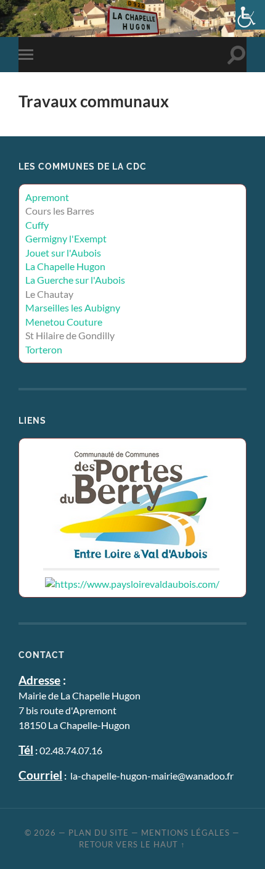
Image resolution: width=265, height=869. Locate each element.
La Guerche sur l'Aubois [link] (75, 280)
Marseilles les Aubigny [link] (72, 307)
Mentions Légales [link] (185, 833)
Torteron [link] (43, 349)
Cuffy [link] (37, 225)
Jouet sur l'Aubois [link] (63, 252)
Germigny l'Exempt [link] (66, 238)
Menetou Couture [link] (63, 321)
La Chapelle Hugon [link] (65, 266)
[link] (250, 15)
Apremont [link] (47, 197)
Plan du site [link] (98, 833)
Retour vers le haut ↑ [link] (132, 844)
